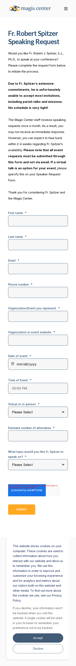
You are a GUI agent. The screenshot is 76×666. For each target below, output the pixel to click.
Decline (38, 648)
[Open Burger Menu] (66, 8)
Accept (38, 638)
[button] (6, 660)
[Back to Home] (32, 9)
